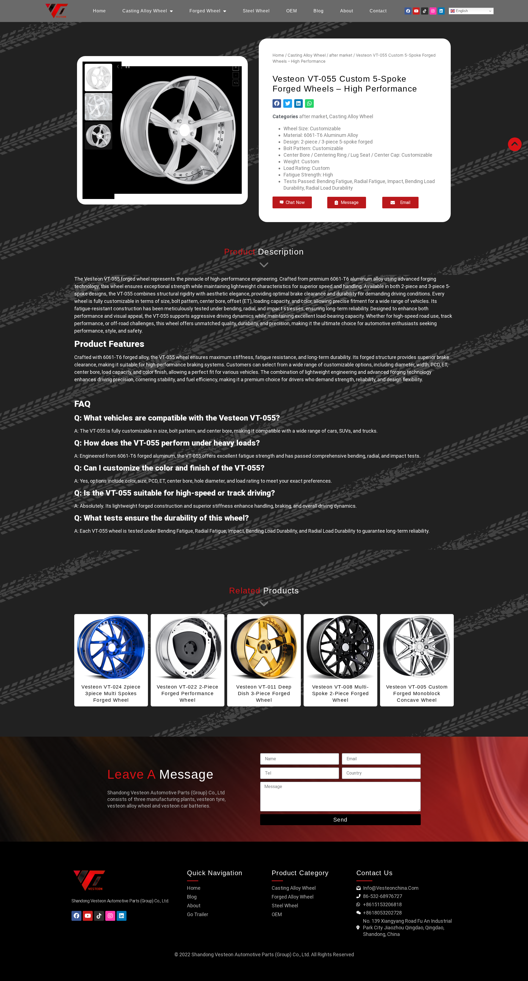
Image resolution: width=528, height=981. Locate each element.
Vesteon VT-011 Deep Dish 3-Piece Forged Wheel (264, 693)
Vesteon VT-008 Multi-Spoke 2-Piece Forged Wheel (340, 693)
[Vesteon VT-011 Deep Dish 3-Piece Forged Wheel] (264, 646)
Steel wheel (256, 11)
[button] (277, 103)
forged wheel (205, 11)
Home (278, 55)
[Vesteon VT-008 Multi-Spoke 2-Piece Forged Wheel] (340, 646)
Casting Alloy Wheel (144, 11)
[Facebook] (408, 10)
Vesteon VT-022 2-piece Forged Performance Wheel (188, 693)
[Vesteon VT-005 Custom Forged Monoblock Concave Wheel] (416, 646)
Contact (378, 11)
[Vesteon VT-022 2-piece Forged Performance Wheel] (187, 646)
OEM (291, 11)
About (346, 11)
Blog (319, 11)
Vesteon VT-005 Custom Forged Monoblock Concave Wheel (417, 693)
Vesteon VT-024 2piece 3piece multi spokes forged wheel (111, 693)
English (461, 11)
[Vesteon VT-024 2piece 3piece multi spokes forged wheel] (111, 646)
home (99, 11)
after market (340, 55)
